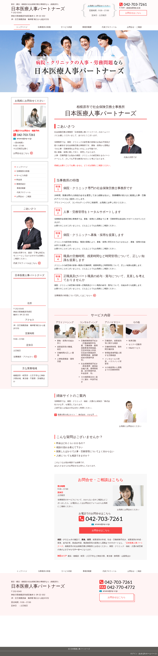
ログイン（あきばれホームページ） (144, 653)
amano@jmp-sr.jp (133, 7)
